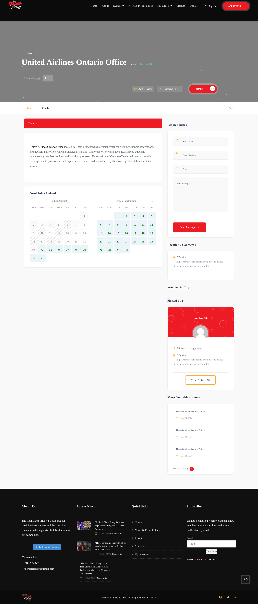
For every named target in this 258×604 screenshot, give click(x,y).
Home (94, 5)
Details (45, 108)
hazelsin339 (146, 64)
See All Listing (180, 468)
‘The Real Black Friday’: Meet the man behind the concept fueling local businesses (110, 546)
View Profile (198, 380)
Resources (163, 5)
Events (117, 5)
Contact (139, 546)
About (105, 5)
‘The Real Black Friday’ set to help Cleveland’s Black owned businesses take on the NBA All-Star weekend (95, 568)
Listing (212, 559)
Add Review (145, 88)
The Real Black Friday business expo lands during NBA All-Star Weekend (110, 525)
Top (29, 108)
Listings (181, 5)
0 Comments (116, 533)
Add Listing (235, 6)
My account (142, 554)
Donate (194, 5)
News (200, 559)
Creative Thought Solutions (135, 597)
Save (229, 108)
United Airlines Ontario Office (190, 411)
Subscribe (211, 551)
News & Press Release (140, 5)
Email (190, 538)
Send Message (188, 227)
